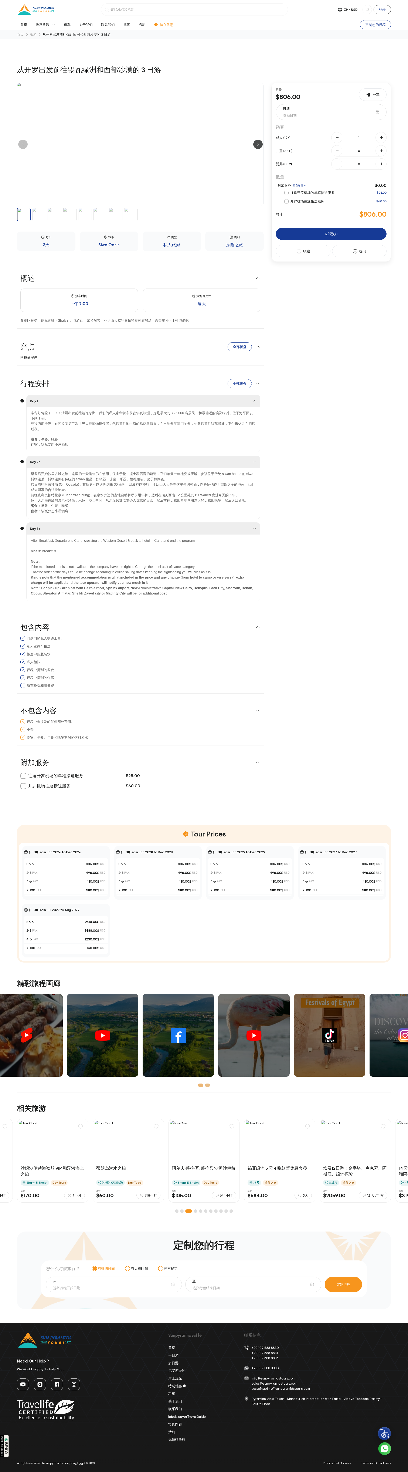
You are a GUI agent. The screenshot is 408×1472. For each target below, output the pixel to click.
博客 (126, 24)
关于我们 (86, 24)
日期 (286, 108)
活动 (142, 24)
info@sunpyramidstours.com (273, 1378)
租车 (67, 24)
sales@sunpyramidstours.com (274, 1383)
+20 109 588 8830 (265, 1347)
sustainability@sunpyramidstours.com (281, 1388)
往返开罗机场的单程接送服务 (312, 192)
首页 (23, 24)
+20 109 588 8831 (265, 1352)
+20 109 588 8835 (265, 1357)
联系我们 (108, 24)
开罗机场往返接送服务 (307, 201)
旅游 (33, 34)
